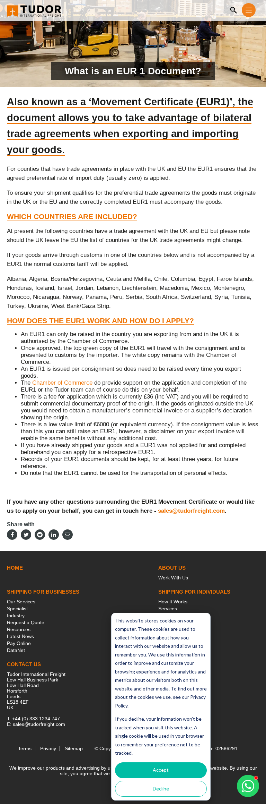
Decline (161, 789)
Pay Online (19, 643)
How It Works (172, 601)
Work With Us (173, 577)
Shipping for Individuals (194, 592)
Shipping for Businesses (43, 592)
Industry (16, 615)
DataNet (16, 650)
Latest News (20, 636)
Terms (25, 748)
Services (167, 608)
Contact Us (24, 664)
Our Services (21, 601)
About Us (172, 568)
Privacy (48, 748)
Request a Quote (25, 622)
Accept (161, 770)
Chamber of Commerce (62, 382)
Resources (18, 629)
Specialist (17, 608)
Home (15, 568)
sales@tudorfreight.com (191, 511)
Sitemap (74, 748)
